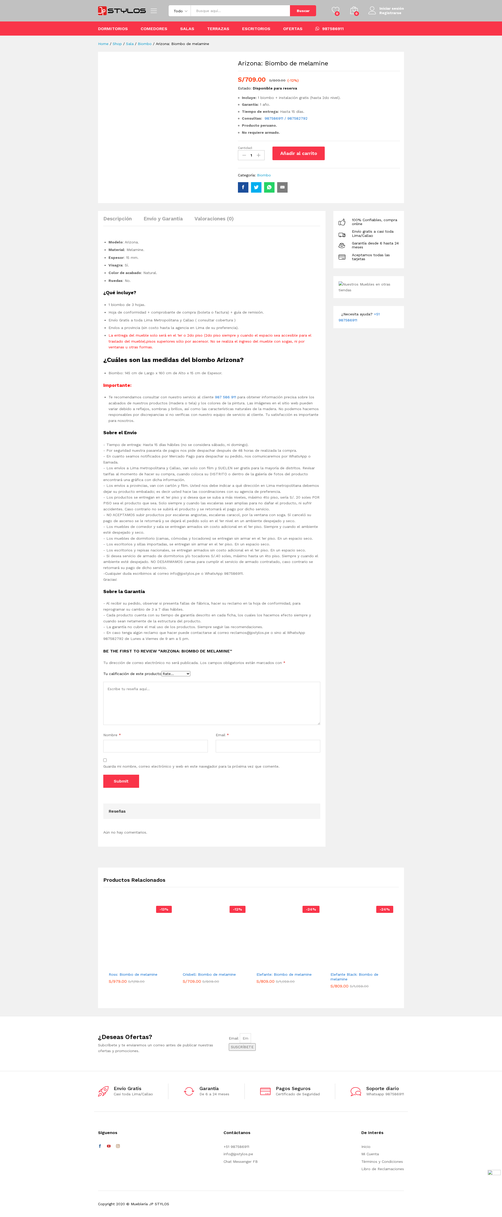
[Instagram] (118, 1146)
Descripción (117, 218)
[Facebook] (99, 1146)
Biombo (264, 175)
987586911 (333, 28)
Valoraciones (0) (214, 218)
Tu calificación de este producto (132, 674)
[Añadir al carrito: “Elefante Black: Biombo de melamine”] (353, 965)
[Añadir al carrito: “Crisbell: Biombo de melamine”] (205, 965)
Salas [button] (187, 29)
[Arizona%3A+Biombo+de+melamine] (256, 187)
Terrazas (218, 29)
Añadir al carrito (298, 153)
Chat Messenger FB (241, 1161)
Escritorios (256, 29)
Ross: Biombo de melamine (133, 974)
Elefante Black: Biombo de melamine (354, 976)
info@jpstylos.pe (238, 1154)
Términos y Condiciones (382, 1161)
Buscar (303, 11)
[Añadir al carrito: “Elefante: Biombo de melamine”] (279, 965)
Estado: (245, 88)
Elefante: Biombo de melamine (284, 974)
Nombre (112, 735)
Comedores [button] (154, 29)
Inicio (365, 1147)
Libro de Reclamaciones (382, 1169)
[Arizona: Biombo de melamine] (243, 187)
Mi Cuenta (370, 1154)
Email (222, 735)
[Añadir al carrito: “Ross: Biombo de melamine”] (131, 965)
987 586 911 (225, 397)
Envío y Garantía (163, 218)
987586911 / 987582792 (286, 118)
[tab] (120, 221)
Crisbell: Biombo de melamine (209, 974)
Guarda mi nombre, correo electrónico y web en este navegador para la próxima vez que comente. (191, 766)
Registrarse (390, 13)
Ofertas (293, 29)
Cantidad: (245, 147)
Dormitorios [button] (113, 29)
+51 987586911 (236, 1147)
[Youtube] (108, 1146)
